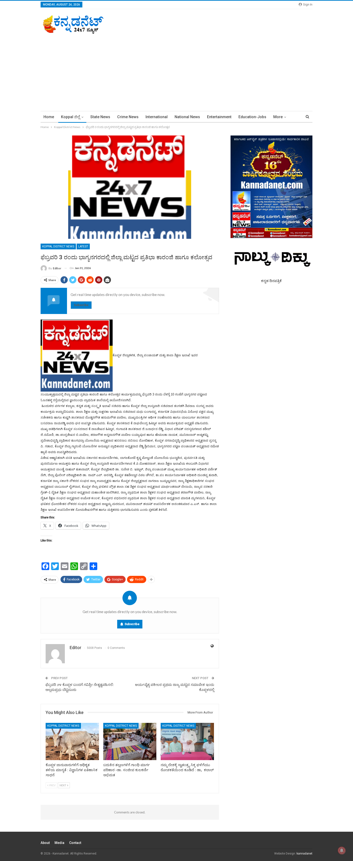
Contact (75, 843)
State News (100, 117)
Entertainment (219, 117)
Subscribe (81, 305)
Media (59, 843)
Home (48, 117)
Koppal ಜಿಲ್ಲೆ (70, 117)
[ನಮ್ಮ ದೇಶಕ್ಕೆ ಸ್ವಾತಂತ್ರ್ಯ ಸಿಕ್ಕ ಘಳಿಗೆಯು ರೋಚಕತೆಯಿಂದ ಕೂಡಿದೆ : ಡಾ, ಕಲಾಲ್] (187, 741)
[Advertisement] (176, 70)
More (278, 117)
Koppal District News (58, 246)
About (45, 843)
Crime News (128, 117)
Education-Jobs (252, 117)
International (157, 117)
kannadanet (304, 853)
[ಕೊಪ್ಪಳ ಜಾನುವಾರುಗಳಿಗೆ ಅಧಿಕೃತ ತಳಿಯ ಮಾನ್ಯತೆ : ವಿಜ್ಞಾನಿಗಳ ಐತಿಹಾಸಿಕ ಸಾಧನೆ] (72, 741)
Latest (83, 246)
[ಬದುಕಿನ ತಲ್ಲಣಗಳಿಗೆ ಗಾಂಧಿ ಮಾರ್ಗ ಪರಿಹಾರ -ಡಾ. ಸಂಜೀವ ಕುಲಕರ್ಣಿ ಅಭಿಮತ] (130, 741)
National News (187, 117)
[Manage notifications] (342, 850)
